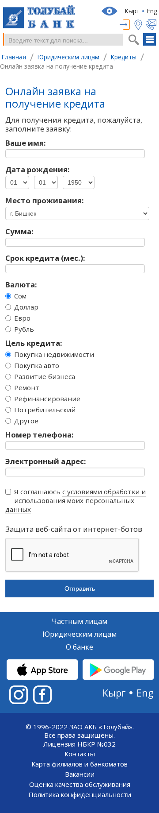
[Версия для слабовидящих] (110, 11)
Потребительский (45, 409)
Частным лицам (79, 621)
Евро (22, 318)
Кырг (132, 11)
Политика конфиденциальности (79, 794)
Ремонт (26, 387)
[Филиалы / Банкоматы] (140, 24)
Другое (26, 420)
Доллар (26, 306)
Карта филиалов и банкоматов (79, 764)
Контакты (79, 754)
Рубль (24, 329)
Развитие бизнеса (44, 376)
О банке (79, 647)
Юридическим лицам (79, 634)
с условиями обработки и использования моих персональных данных (75, 500)
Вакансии (80, 774)
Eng (152, 11)
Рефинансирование (47, 398)
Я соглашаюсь (75, 500)
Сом (20, 295)
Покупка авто (36, 365)
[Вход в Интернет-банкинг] (127, 24)
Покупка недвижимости (54, 354)
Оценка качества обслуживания (79, 784)
